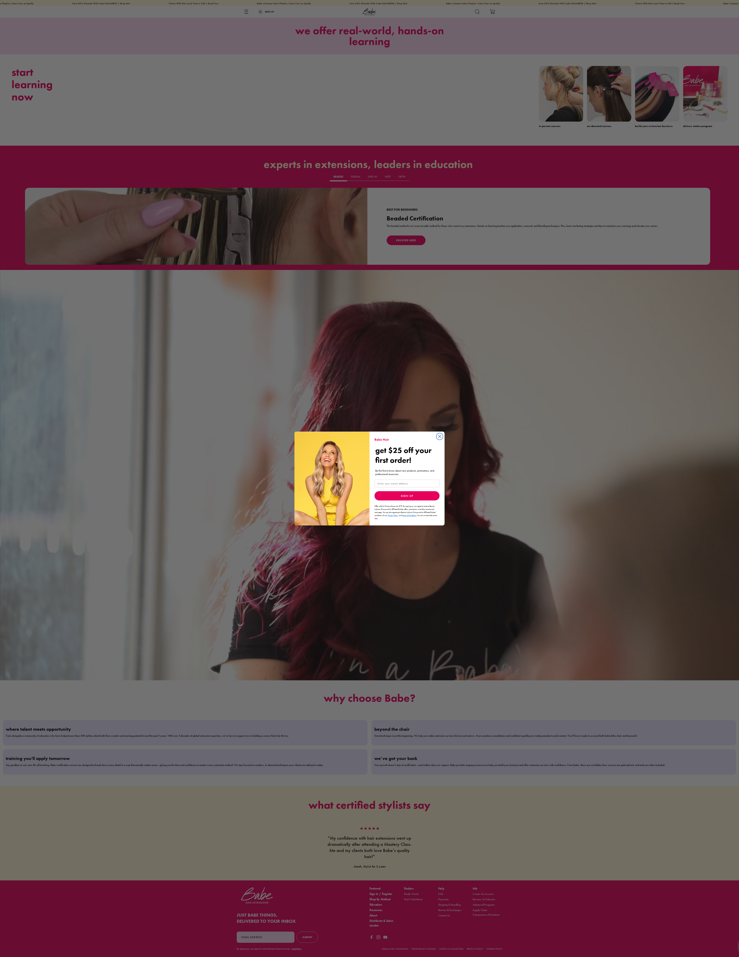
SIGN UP (407, 496)
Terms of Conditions (409, 515)
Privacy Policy (393, 515)
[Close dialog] (439, 436)
